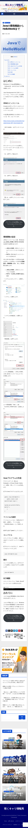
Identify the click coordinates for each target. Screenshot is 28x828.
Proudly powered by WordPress (9, 815)
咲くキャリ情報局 (14, 4)
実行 (10, 72)
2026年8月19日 (9, 746)
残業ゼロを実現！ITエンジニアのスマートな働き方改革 (13, 761)
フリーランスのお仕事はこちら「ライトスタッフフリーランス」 (14, 224)
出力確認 (11, 74)
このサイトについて (19, 821)
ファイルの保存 (13, 68)
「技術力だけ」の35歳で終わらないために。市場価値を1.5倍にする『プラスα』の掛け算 (14, 699)
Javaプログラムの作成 (15, 66)
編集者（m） (18, 746)
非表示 (15, 56)
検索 (3, 712)
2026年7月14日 (9, 798)
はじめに (7, 60)
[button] (25, 14)
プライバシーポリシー (7, 824)
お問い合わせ (11, 821)
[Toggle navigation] (14, 14)
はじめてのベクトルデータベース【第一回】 (9, 636)
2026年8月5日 (8, 763)
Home (5, 821)
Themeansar (14, 817)
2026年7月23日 (9, 780)
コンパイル (12, 70)
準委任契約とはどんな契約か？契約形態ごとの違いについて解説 (18, 636)
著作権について (17, 824)
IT (3, 22)
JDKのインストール (14, 62)
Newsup (23, 815)
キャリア (11, 740)
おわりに (7, 76)
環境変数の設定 (13, 64)
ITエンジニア (7, 22)
